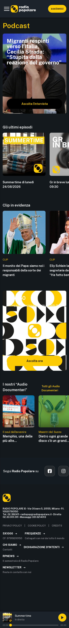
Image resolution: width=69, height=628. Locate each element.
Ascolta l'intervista (34, 104)
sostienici (57, 8)
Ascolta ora (34, 361)
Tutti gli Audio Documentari (51, 388)
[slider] (10, 625)
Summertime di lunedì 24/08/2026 (18, 184)
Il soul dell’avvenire (14, 432)
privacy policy (12, 525)
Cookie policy (37, 525)
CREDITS (57, 525)
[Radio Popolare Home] (23, 8)
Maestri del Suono (50, 432)
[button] (7, 9)
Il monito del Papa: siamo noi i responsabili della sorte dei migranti (23, 270)
